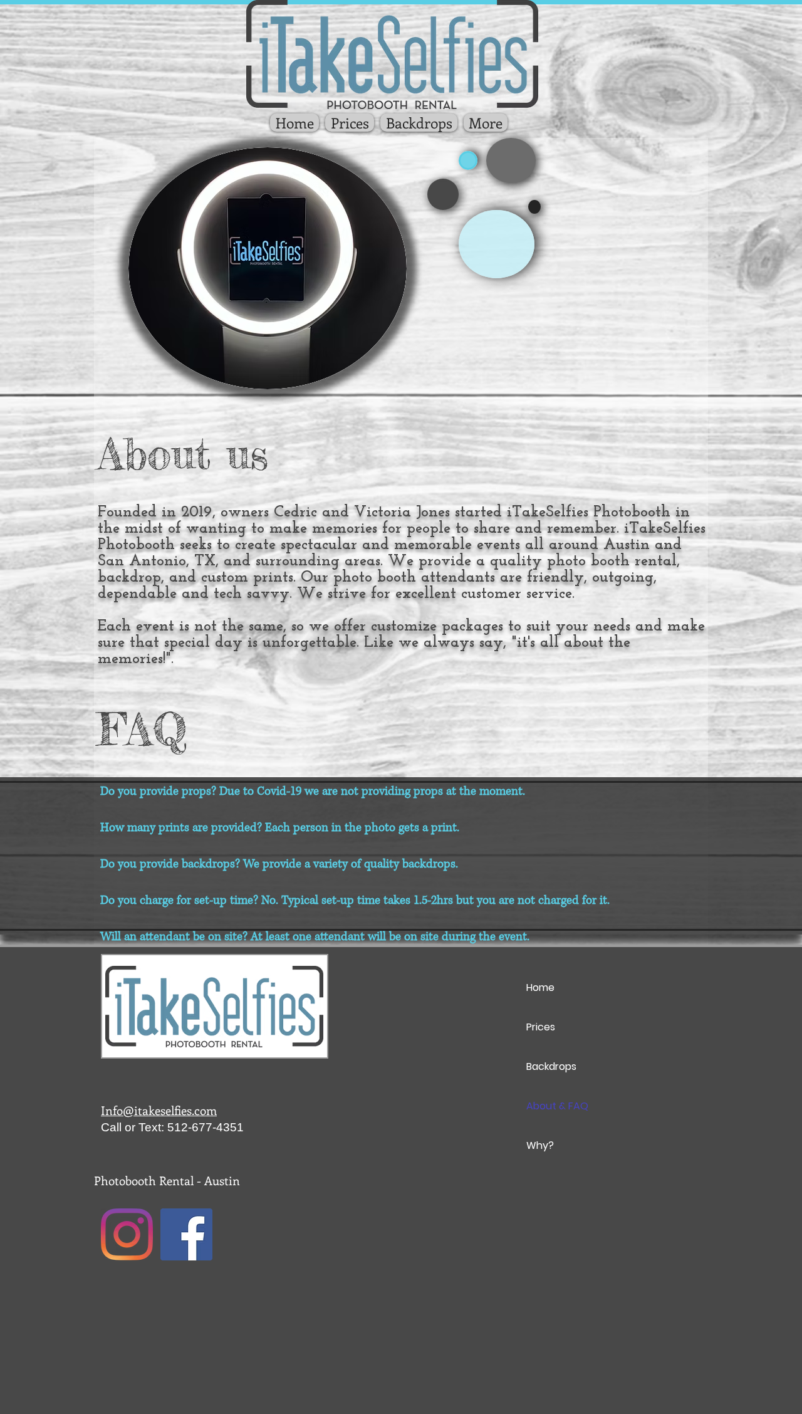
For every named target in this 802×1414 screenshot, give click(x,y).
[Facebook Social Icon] (186, 1234)
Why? (540, 1145)
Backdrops (551, 1066)
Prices (540, 1027)
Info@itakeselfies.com (159, 1110)
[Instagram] (127, 1234)
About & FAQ (557, 1106)
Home (540, 987)
